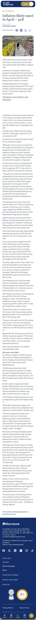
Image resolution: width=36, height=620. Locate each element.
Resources (6, 584)
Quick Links (6, 558)
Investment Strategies (10, 575)
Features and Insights (10, 580)
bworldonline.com (9, 514)
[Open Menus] (31, 615)
